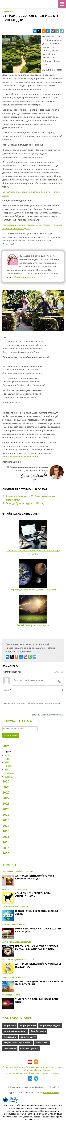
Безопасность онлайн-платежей (44, 1073)
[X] (39, 31)
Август (8, 751)
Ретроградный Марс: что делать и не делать (33, 589)
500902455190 (51, 1092)
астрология (10, 1025)
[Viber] (53, 31)
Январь (8, 776)
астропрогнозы (28, 1025)
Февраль (9, 773)
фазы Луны (10, 1048)
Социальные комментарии (48, 715)
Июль (8, 755)
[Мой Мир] (48, 31)
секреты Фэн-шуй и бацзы (17, 1042)
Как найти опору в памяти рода (33, 625)
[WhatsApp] (57, 31)
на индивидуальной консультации (20, 456)
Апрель (8, 766)
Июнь (8, 758)
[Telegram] (62, 31)
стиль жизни (41, 1042)
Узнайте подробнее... (25, 277)
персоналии (10, 1037)
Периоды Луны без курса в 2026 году (25, 503)
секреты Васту (28, 1037)
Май (7, 762)
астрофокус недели (50, 1025)
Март (7, 769)
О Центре (7, 1067)
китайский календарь (15, 1031)
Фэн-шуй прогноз (29, 1048)
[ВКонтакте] (35, 31)
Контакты (18, 1067)
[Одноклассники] (44, 31)
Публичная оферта (31, 1070)
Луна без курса (38, 1031)
